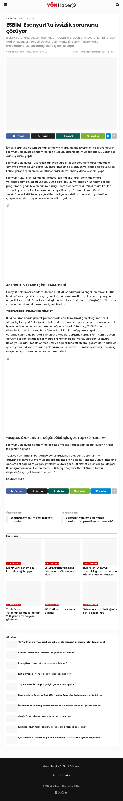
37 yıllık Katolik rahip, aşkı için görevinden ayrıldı (46, 684)
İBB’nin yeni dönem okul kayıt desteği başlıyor (20, 569)
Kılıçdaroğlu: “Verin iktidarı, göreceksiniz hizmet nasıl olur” (52, 726)
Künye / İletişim (51, 766)
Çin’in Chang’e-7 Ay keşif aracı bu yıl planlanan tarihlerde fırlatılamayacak (61, 641)
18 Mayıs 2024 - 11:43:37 (36, 51)
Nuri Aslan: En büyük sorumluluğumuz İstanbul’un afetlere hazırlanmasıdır (100, 571)
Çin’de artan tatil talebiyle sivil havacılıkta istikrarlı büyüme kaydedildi (59, 737)
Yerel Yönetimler (26, 18)
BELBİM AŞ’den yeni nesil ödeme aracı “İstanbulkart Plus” (61, 571)
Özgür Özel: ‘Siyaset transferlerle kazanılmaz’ (45, 716)
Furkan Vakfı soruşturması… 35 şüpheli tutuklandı (46, 652)
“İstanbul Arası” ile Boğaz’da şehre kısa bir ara (100, 611)
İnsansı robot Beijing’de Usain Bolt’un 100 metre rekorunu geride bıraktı (59, 705)
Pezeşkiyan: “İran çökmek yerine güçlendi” (42, 663)
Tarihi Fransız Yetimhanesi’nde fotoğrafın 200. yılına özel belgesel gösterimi (23, 614)
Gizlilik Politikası (70, 766)
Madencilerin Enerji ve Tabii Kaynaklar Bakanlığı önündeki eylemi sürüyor (60, 695)
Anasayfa (11, 18)
